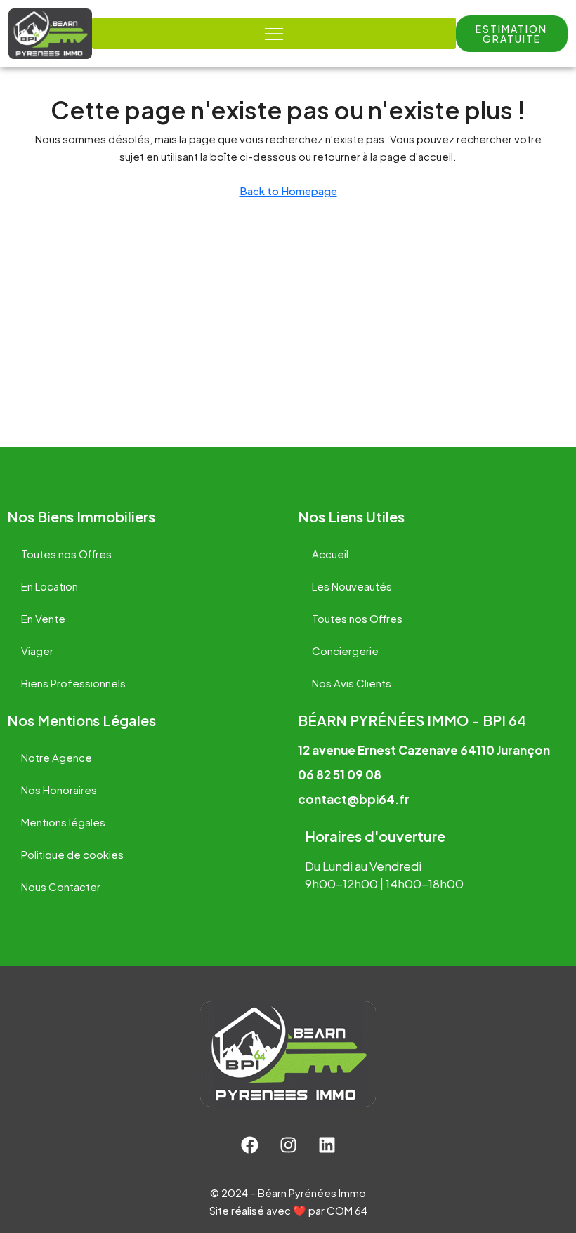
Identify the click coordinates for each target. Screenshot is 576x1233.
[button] (512, 33)
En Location (49, 586)
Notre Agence (56, 757)
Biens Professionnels (73, 683)
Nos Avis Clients (351, 683)
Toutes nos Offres (66, 553)
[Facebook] (249, 1145)
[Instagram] (288, 1145)
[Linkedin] (326, 1145)
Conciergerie (345, 650)
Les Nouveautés (352, 586)
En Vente (43, 618)
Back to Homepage (288, 190)
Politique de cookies (72, 854)
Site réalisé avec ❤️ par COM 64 (288, 1210)
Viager (37, 650)
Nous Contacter (60, 886)
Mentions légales (63, 822)
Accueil (330, 553)
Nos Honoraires (59, 789)
